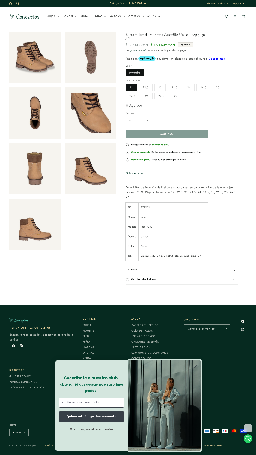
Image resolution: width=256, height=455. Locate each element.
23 (162, 88)
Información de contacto (209, 445)
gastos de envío (138, 50)
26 (149, 96)
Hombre (88, 330)
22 (133, 88)
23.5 (176, 88)
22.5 (148, 88)
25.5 (134, 96)
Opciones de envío (145, 342)
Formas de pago (143, 336)
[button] (52, 16)
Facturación (140, 347)
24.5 (205, 88)
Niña (86, 336)
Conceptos (31, 445)
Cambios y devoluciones (149, 353)
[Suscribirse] (226, 328)
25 (219, 88)
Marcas (88, 347)
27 (177, 96)
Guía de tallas (134, 173)
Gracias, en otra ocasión (91, 429)
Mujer (87, 325)
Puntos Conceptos (23, 382)
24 (191, 88)
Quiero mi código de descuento (91, 416)
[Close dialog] (195, 366)
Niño (86, 342)
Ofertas (88, 353)
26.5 (163, 96)
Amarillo (136, 73)
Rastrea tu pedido (145, 325)
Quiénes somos (20, 376)
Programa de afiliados (26, 387)
